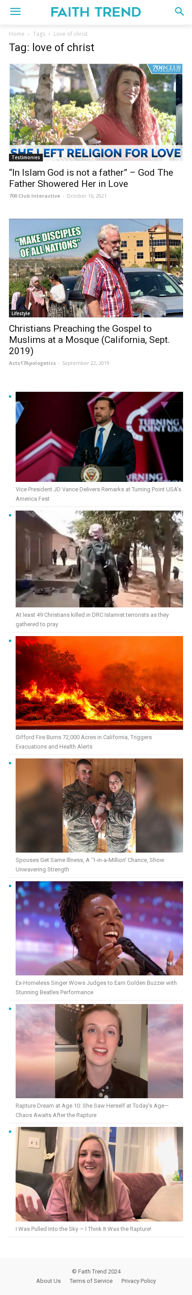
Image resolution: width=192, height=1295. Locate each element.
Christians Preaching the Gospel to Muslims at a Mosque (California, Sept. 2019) (89, 339)
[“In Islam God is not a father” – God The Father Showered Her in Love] (96, 112)
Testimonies (26, 157)
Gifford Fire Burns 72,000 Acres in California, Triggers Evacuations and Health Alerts (84, 742)
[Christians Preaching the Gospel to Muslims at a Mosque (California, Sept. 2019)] (96, 268)
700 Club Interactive (34, 195)
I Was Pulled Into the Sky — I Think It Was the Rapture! (83, 1229)
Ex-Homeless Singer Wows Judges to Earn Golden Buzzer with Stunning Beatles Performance (96, 987)
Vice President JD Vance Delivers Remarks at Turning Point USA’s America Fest (98, 494)
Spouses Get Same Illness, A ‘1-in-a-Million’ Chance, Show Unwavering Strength (90, 865)
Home (17, 34)
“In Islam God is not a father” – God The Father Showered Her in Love (91, 178)
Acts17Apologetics (32, 362)
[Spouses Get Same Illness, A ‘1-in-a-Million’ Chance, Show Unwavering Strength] (99, 806)
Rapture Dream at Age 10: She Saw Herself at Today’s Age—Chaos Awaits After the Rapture (92, 1110)
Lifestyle (21, 313)
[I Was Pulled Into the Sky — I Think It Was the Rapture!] (99, 1175)
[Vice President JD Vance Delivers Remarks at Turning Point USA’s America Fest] (99, 438)
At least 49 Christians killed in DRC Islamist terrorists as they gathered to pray (92, 619)
